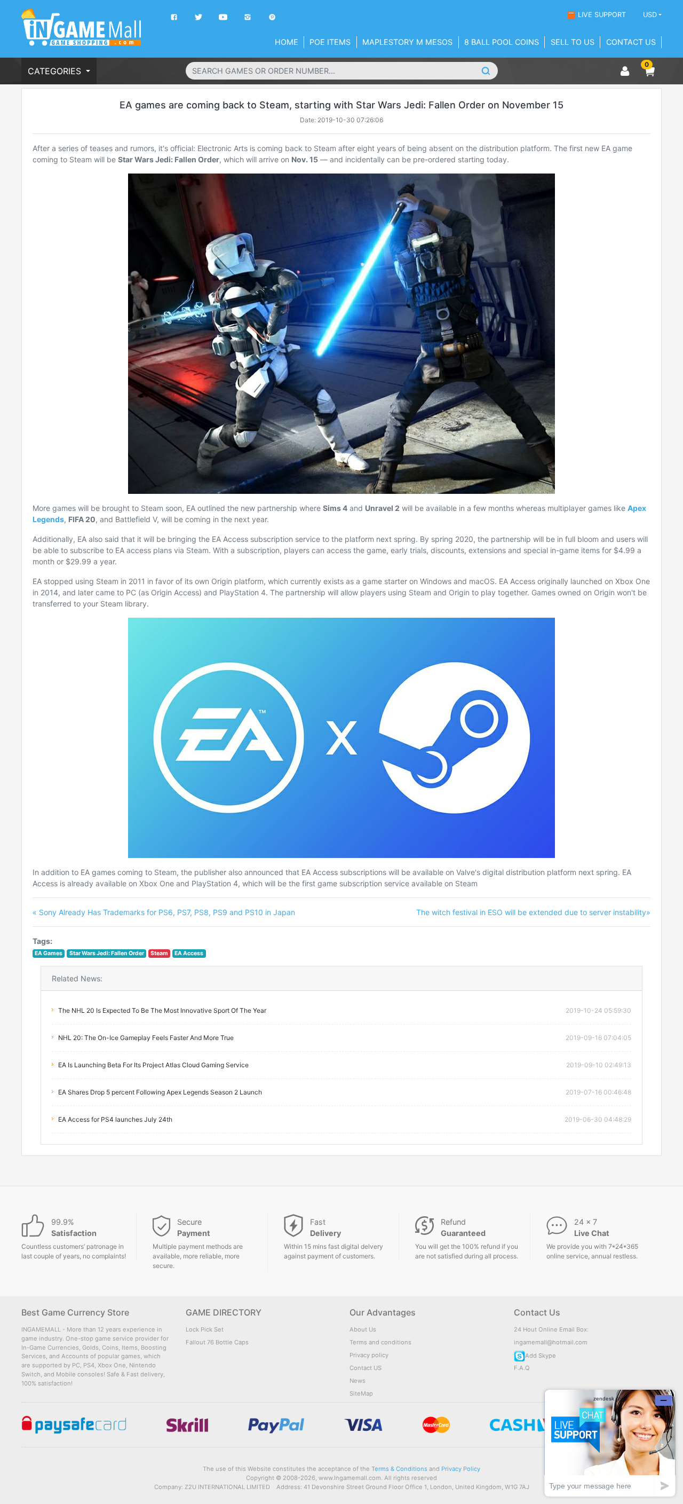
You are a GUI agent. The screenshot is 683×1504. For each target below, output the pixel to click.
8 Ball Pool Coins (501, 41)
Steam (159, 953)
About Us (363, 1329)
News (358, 1380)
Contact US (366, 1368)
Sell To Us (572, 41)
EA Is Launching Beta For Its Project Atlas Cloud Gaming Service (153, 1065)
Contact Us (631, 41)
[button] (649, 71)
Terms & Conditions (399, 1468)
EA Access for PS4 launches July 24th (115, 1119)
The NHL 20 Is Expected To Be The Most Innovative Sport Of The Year (162, 1010)
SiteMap (361, 1393)
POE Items (330, 41)
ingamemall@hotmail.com (550, 1342)
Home (286, 41)
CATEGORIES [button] (56, 71)
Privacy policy (369, 1355)
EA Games (48, 953)
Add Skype (540, 1355)
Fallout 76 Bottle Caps (217, 1342)
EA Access (188, 953)
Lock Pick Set (205, 1329)
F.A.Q (522, 1368)
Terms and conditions (380, 1342)
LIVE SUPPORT (602, 15)
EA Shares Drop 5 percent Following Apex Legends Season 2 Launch (160, 1092)
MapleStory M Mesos (407, 41)
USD (650, 15)
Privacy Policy (460, 1468)
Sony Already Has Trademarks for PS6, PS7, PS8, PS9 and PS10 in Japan (164, 912)
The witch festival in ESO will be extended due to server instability (533, 912)
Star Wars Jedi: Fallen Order (106, 953)
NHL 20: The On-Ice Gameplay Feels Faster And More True (146, 1038)
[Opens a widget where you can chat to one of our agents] (610, 1442)
